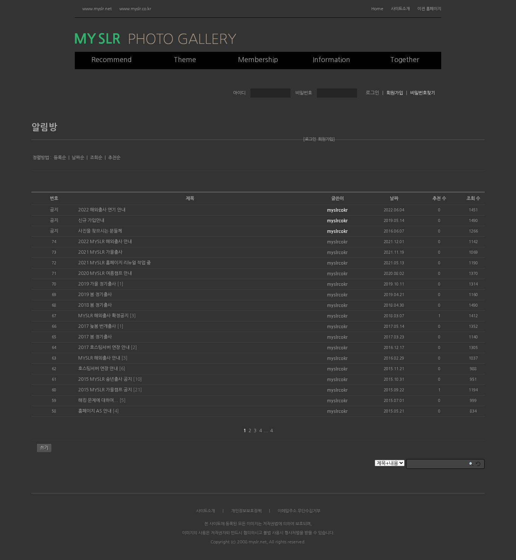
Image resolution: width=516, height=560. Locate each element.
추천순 (114, 157)
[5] (122, 400)
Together (404, 59)
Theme (185, 59)
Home (377, 9)
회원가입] (326, 139)
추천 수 (439, 198)
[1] (120, 284)
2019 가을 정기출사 (97, 284)
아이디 (239, 93)
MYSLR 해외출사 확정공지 (103, 315)
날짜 (394, 198)
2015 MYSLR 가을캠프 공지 (105, 390)
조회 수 (473, 198)
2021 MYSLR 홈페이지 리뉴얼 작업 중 (114, 263)
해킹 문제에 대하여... (98, 400)
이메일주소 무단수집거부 (299, 511)
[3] (133, 315)
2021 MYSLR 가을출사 (100, 252)
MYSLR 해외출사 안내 (99, 358)
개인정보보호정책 (246, 511)
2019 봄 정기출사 (95, 294)
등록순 (60, 157)
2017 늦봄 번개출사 (97, 326)
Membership (258, 59)
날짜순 (78, 157)
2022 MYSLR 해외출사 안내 (105, 241)
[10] (137, 379)
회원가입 (394, 93)
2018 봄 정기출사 (95, 305)
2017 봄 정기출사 (95, 337)
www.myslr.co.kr (135, 9)
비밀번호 (303, 93)
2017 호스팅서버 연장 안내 (104, 347)
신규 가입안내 (91, 220)
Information (331, 59)
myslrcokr (337, 210)
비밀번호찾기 (422, 93)
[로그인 (309, 139)
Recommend (111, 59)
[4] (116, 411)
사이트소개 (400, 9)
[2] (134, 347)
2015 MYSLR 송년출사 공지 (105, 379)
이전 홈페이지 (429, 9)
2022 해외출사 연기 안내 (101, 210)
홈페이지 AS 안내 (94, 411)
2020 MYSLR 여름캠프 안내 (105, 273)
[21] (137, 390)
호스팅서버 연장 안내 (98, 368)
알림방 (44, 127)
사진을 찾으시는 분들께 (100, 231)
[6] (122, 368)
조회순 (96, 157)
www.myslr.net (97, 9)
